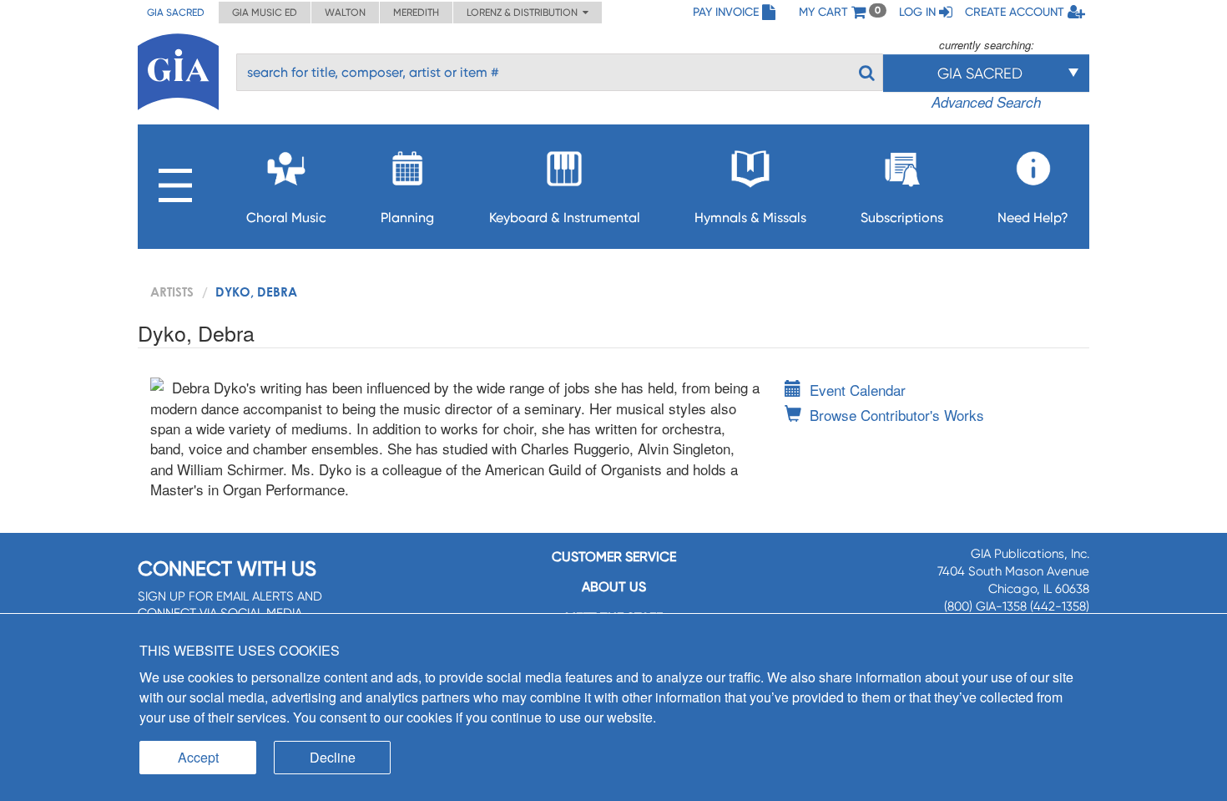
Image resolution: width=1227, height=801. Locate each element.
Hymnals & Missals (750, 218)
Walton (345, 12)
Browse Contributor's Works (897, 414)
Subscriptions (902, 218)
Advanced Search (986, 102)
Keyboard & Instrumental (564, 218)
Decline (333, 757)
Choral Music (286, 218)
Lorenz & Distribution (525, 12)
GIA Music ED (264, 12)
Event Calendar (858, 389)
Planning (407, 218)
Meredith (416, 12)
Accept (198, 757)
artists (172, 291)
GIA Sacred (175, 12)
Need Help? (1032, 218)
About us (614, 587)
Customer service (614, 557)
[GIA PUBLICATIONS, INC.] (178, 68)
